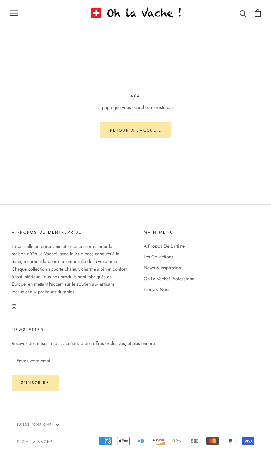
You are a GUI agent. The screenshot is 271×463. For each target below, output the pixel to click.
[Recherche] (243, 13)
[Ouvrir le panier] (258, 13)
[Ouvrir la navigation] (14, 13)
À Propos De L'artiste (164, 246)
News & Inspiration (162, 267)
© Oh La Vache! (36, 441)
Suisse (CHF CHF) (35, 424)
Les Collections (158, 256)
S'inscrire (35, 383)
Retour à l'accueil (135, 130)
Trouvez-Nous (157, 289)
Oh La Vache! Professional (169, 278)
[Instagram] (14, 306)
